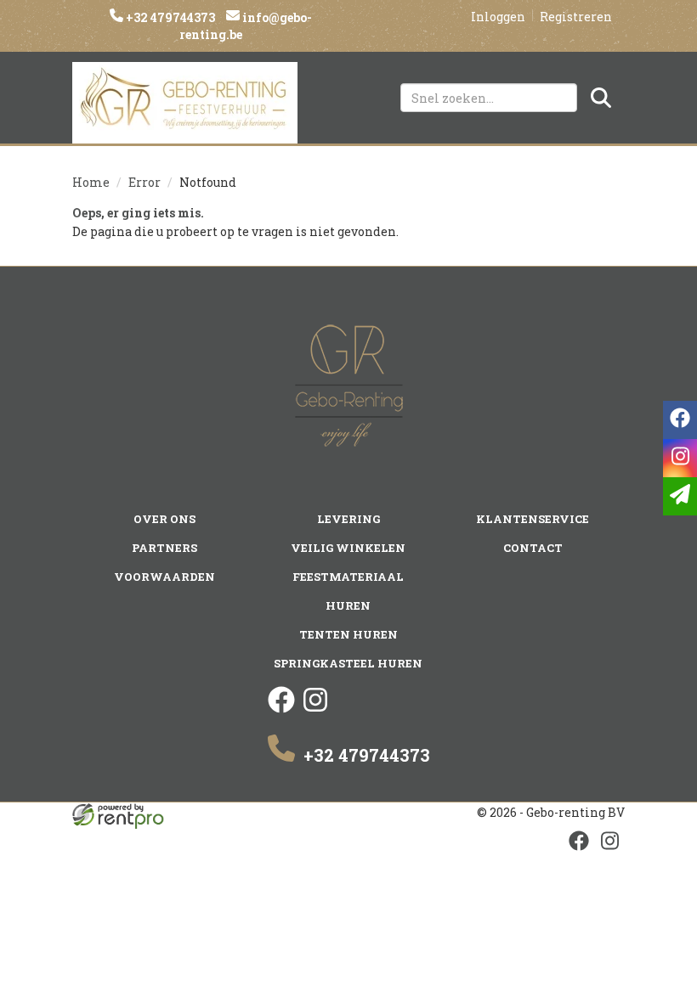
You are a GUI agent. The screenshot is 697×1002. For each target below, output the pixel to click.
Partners (164, 547)
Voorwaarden (164, 576)
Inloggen (498, 16)
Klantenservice (532, 518)
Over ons (164, 518)
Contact (533, 547)
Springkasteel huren (348, 663)
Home (91, 182)
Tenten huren (348, 634)
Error (144, 182)
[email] (680, 496)
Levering (348, 518)
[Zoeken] (601, 98)
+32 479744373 (169, 17)
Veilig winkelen (348, 547)
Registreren (576, 16)
